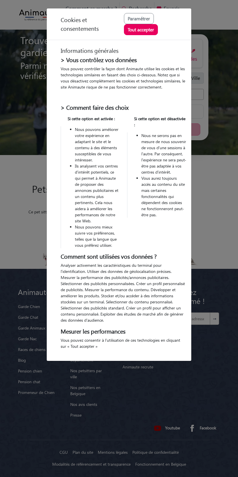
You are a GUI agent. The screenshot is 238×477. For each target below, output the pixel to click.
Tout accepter (141, 29)
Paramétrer (139, 18)
